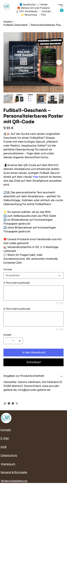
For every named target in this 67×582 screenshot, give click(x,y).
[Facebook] (9, 403)
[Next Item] (59, 62)
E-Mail (4, 438)
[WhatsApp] (5, 403)
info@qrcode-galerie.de (34, 390)
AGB (3, 447)
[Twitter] (16, 403)
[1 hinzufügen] (19, 341)
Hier (36, 177)
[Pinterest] (12, 403)
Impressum (8, 464)
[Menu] (60, 5)
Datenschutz (8, 455)
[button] (62, 9)
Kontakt (5, 430)
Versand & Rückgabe (13, 472)
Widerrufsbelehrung (14, 481)
